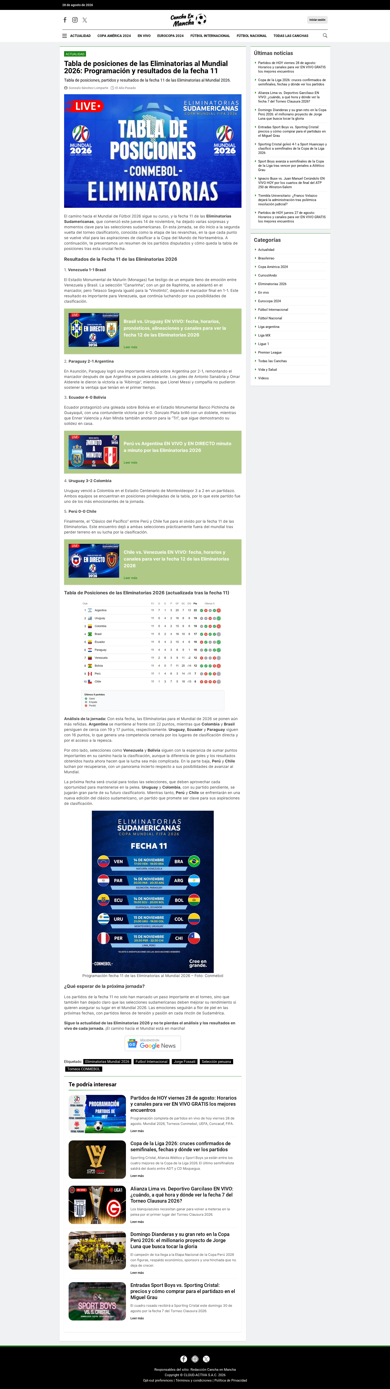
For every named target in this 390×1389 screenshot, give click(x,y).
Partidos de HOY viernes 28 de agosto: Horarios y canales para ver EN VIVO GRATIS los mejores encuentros (183, 1104)
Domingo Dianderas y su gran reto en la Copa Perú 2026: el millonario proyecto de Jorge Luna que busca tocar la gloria (180, 1240)
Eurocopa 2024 (170, 36)
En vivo (144, 36)
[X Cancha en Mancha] (85, 20)
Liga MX (264, 335)
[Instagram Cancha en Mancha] (75, 20)
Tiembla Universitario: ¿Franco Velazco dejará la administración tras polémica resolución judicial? (287, 200)
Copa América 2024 (114, 36)
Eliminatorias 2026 (272, 284)
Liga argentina (268, 327)
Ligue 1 (263, 344)
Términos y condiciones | (195, 1380)
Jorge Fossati (184, 1061)
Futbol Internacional (151, 1061)
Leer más (130, 347)
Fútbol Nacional (252, 36)
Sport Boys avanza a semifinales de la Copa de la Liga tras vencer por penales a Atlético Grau (291, 165)
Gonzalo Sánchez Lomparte (88, 88)
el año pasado (125, 88)
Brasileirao (266, 258)
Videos (263, 378)
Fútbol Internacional (210, 36)
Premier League (270, 352)
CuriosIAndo (267, 275)
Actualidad (80, 36)
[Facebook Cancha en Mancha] (65, 20)
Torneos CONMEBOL (83, 1069)
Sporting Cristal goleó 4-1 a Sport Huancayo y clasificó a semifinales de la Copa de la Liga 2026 (292, 148)
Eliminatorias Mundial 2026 (107, 1061)
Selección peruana (216, 1061)
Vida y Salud (267, 370)
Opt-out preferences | (159, 1380)
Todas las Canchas (291, 36)
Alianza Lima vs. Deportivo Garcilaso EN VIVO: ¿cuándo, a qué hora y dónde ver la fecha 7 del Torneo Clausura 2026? (181, 1195)
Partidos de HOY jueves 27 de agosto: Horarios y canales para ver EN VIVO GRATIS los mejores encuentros (292, 217)
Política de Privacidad (230, 1380)
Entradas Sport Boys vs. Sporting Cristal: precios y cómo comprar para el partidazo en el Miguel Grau (182, 1291)
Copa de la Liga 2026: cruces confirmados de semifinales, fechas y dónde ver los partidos (292, 82)
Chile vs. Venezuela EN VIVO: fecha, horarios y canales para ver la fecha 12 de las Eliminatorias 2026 (176, 558)
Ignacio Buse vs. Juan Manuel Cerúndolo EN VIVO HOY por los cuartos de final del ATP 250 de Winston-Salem (291, 182)
